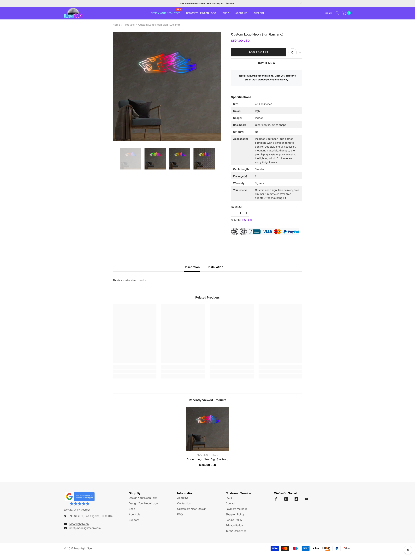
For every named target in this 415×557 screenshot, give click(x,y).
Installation (215, 267)
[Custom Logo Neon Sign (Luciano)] (207, 429)
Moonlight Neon (207, 454)
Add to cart (258, 52)
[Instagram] (286, 499)
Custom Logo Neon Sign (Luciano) (207, 459)
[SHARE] (299, 52)
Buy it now (266, 63)
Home (116, 24)
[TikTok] (296, 499)
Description (192, 267)
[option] (204, 3)
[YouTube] (306, 499)
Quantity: (236, 206)
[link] (293, 52)
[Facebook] (276, 499)
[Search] (337, 13)
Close (301, 3)
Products (129, 24)
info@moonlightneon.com (85, 528)
